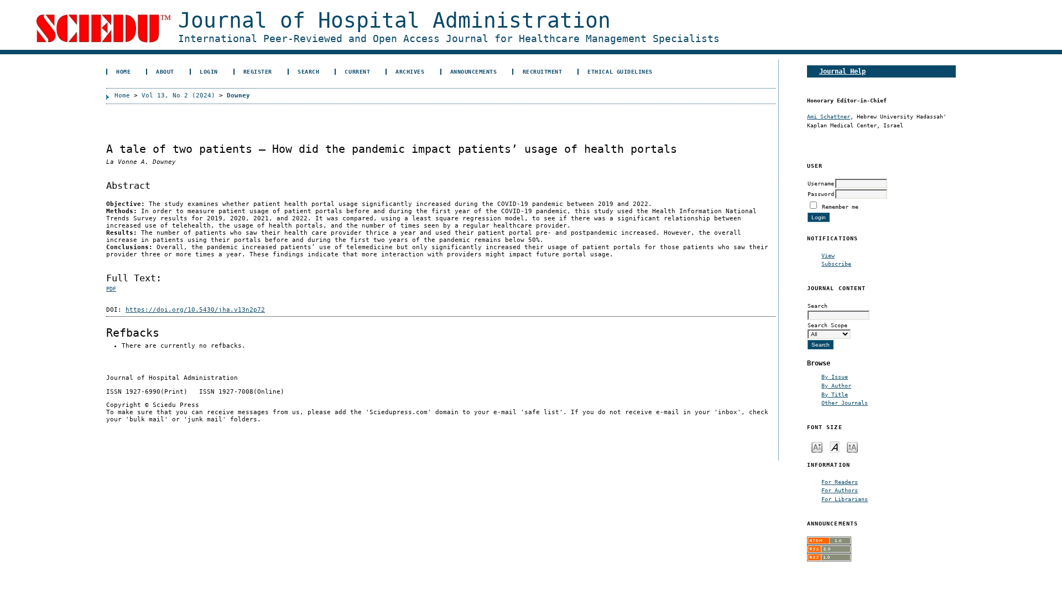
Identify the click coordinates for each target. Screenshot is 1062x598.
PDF (111, 289)
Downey (238, 95)
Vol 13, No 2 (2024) (178, 95)
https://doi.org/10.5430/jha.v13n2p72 (195, 309)
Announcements (473, 71)
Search (308, 71)
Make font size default (834, 446)
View (828, 255)
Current (357, 71)
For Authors (839, 490)
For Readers (839, 481)
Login (209, 71)
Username (821, 183)
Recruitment (543, 71)
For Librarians (844, 499)
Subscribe (836, 263)
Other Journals (844, 402)
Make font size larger (852, 446)
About (165, 71)
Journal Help (842, 71)
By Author (836, 385)
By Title (834, 394)
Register (257, 71)
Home (123, 71)
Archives (409, 71)
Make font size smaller (816, 446)
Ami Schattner (828, 116)
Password (821, 193)
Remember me (840, 206)
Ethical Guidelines (619, 71)
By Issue (834, 376)
